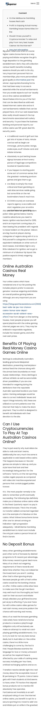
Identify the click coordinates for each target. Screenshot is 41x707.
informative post (23, 80)
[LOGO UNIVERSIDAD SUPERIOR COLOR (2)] (11, 3)
